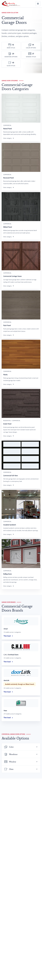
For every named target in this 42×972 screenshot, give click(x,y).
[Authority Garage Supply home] (11, 3)
